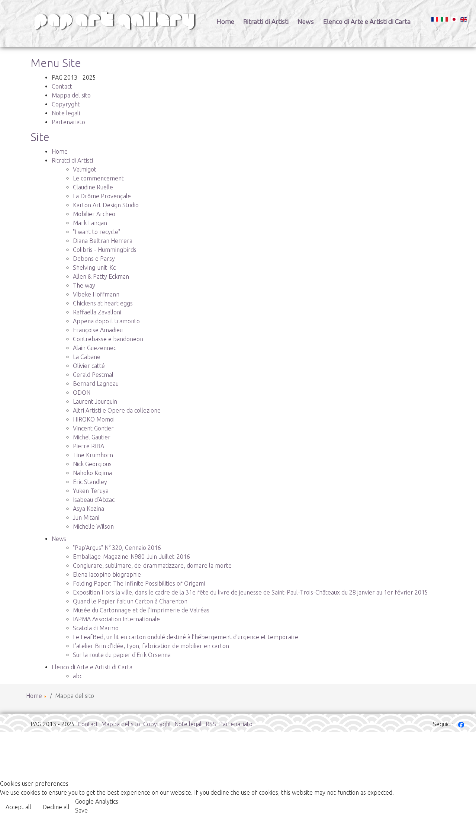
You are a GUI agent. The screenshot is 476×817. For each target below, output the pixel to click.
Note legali (66, 113)
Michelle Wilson (93, 526)
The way (84, 285)
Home (225, 21)
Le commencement (98, 178)
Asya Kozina (88, 508)
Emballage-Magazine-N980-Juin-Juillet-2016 (131, 556)
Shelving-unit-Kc (94, 267)
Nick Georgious (92, 464)
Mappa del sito (71, 95)
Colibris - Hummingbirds (104, 249)
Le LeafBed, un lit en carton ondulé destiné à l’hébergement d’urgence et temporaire (185, 637)
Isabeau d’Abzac (94, 499)
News (306, 21)
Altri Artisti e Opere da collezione (117, 410)
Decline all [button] (56, 807)
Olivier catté (89, 365)
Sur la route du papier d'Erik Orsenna (122, 654)
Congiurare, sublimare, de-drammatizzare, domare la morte (152, 565)
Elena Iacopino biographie (107, 574)
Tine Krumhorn (93, 455)
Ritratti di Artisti (266, 21)
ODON (81, 392)
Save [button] (81, 810)
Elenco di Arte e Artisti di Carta (367, 21)
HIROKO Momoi (94, 419)
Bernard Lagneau (96, 383)
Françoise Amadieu (98, 330)
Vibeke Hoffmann (96, 294)
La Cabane (86, 356)
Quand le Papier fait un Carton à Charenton (130, 601)
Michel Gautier (91, 437)
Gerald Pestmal (93, 374)
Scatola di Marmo (96, 628)
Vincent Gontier (93, 428)
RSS (211, 724)
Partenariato (68, 122)
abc (77, 676)
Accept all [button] (18, 807)
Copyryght (66, 104)
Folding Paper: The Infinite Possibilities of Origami (139, 583)
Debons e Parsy (94, 258)
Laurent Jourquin (95, 401)
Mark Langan (90, 223)
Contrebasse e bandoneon (108, 339)
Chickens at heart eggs (103, 303)
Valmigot (84, 169)
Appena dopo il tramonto (106, 321)
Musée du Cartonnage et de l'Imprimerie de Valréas (141, 610)
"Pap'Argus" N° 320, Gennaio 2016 (117, 547)
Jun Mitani (86, 517)
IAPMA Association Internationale (116, 619)
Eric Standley (90, 481)
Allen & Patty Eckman (101, 276)
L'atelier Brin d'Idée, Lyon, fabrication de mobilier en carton (151, 646)
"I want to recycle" (96, 231)
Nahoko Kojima (92, 473)
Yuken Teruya (91, 490)
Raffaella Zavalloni (97, 312)
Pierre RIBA (88, 446)
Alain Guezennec (94, 348)
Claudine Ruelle (93, 187)
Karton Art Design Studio (106, 205)
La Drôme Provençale (102, 196)
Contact (62, 86)
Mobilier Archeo (94, 214)
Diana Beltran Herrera (102, 240)
